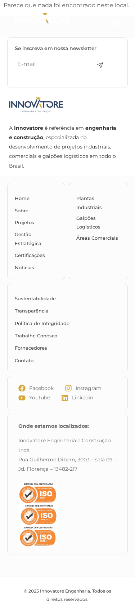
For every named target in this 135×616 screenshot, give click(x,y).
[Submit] (100, 65)
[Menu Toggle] (114, 22)
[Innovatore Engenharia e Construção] (54, 20)
